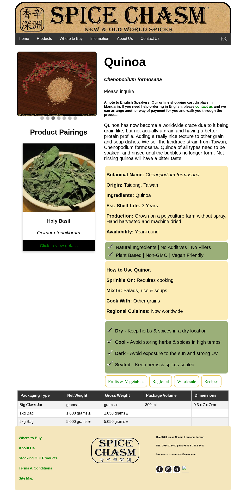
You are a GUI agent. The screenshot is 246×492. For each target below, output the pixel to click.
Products (44, 38)
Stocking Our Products (38, 458)
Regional (160, 381)
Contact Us (150, 38)
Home (24, 38)
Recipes (211, 381)
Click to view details (59, 245)
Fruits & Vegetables (126, 381)
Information (99, 38)
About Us (125, 38)
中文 (223, 39)
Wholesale (186, 381)
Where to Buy (71, 38)
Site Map (26, 478)
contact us (204, 106)
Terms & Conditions (35, 468)
